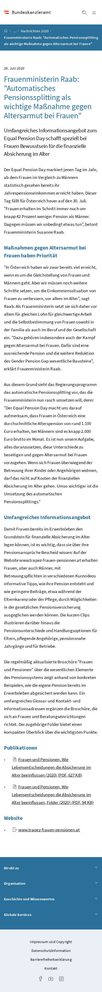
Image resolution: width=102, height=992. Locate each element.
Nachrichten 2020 (35, 31)
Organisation (29, 883)
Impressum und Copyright (51, 941)
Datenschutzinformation (51, 950)
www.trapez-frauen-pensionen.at (49, 830)
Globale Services (32, 914)
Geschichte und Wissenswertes (43, 898)
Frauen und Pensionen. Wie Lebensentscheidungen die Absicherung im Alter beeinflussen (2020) (51, 767)
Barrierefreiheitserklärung (51, 959)
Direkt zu (26, 867)
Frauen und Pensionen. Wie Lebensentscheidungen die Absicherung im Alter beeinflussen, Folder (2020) (53, 794)
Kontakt (50, 968)
